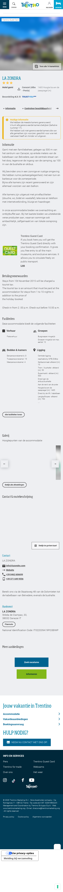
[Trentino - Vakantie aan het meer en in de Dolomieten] (30, 5)
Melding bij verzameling (18, 858)
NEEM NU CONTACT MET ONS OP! (29, 742)
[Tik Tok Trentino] (14, 780)
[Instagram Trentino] (5, 780)
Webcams (38, 766)
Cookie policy (23, 817)
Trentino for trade (12, 766)
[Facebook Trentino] (23, 780)
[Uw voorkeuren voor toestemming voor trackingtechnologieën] (58, 887)
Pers (5, 761)
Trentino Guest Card (44, 761)
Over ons (8, 772)
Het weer (38, 772)
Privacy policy (8, 817)
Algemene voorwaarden (42, 817)
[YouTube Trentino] (31, 780)
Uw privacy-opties (23, 853)
